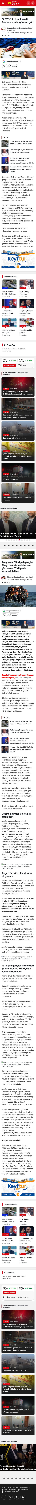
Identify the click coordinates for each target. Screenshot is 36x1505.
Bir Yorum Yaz (9, 345)
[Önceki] (19, 365)
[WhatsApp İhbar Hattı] (22, 1497)
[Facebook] (4, 1497)
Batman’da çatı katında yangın (14, 438)
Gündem (6, 451)
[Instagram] (16, 1497)
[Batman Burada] (13, 3)
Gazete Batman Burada (16, 28)
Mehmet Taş (12, 577)
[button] (28, 3)
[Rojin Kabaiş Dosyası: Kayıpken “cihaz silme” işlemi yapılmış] (18, 152)
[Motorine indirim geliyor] (27, 327)
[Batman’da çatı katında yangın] (18, 431)
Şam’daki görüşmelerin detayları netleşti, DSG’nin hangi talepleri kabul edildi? (17, 456)
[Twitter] (10, 1497)
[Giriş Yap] (32, 3)
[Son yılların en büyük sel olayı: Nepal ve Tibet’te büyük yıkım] (18, 143)
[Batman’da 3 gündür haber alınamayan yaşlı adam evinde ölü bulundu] (18, 409)
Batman (6, 389)
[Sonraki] (21, 365)
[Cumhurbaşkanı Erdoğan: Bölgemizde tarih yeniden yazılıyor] (9, 327)
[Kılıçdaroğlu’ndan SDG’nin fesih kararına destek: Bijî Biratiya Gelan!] (18, 169)
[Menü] (4, 3)
